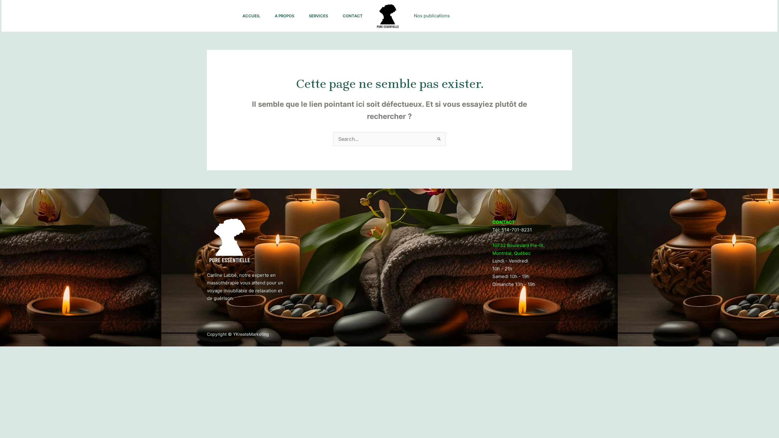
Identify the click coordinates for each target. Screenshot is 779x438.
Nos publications (432, 16)
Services (318, 15)
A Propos (284, 15)
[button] (740, 16)
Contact (353, 15)
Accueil (251, 15)
